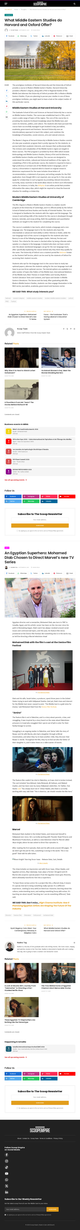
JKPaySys (41, 185)
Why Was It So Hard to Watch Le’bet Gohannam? (20, 371)
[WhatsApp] (7, 112)
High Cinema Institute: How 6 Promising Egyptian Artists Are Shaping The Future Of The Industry (41, 905)
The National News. (44, 692)
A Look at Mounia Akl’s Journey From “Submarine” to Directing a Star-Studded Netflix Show (20, 988)
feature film (18, 915)
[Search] (74, 3)
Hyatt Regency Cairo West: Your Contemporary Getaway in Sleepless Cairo (23, 930)
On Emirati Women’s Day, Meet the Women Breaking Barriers (56, 371)
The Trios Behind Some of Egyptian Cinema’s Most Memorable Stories (56, 987)
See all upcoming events (16, 480)
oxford (71, 298)
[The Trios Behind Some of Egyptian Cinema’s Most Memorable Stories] (58, 973)
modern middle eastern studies (55, 298)
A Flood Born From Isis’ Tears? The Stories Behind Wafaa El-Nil (19, 403)
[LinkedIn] (7, 101)
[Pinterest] (7, 106)
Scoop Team (14, 30)
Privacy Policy (52, 531)
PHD (7, 301)
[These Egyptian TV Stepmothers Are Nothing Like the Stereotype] (22, 1007)
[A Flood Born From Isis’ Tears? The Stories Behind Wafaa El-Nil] (22, 390)
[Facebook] (7, 90)
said (19, 789)
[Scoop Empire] (40, 3)
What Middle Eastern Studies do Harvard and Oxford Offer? (57, 929)
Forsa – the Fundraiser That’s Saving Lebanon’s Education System (56, 316)
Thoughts (8, 15)
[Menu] (6, 3)
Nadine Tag (14, 567)
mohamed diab (48, 915)
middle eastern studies (34, 298)
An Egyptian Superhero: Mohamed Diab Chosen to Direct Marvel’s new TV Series (22, 316)
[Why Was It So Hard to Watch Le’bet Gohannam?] (22, 358)
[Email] (7, 117)
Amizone (63, 252)
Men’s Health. (43, 863)
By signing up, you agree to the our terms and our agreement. (41, 531)
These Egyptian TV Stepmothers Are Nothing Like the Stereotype (20, 1021)
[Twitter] (7, 96)
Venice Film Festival (49, 707)
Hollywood (37, 915)
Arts (7, 547)
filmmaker (27, 915)
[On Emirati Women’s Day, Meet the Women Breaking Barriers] (58, 358)
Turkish (13, 301)
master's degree (18, 298)
